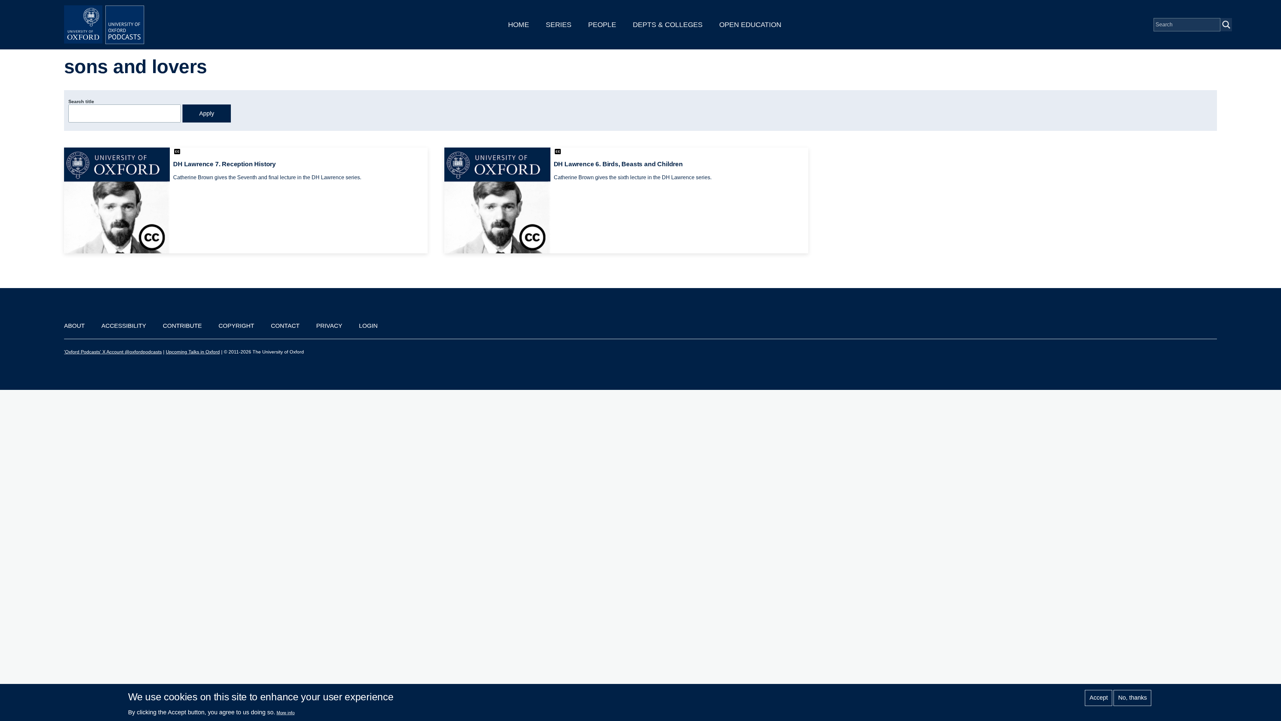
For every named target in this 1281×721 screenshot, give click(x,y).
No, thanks (1132, 698)
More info (286, 712)
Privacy (329, 325)
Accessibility (123, 325)
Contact (285, 325)
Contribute (182, 325)
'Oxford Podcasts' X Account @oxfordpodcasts (113, 351)
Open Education (750, 24)
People (602, 24)
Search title (81, 101)
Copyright (236, 325)
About (74, 325)
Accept (1099, 698)
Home (518, 24)
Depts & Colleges (668, 24)
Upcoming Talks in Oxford (193, 351)
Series (558, 24)
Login (368, 325)
